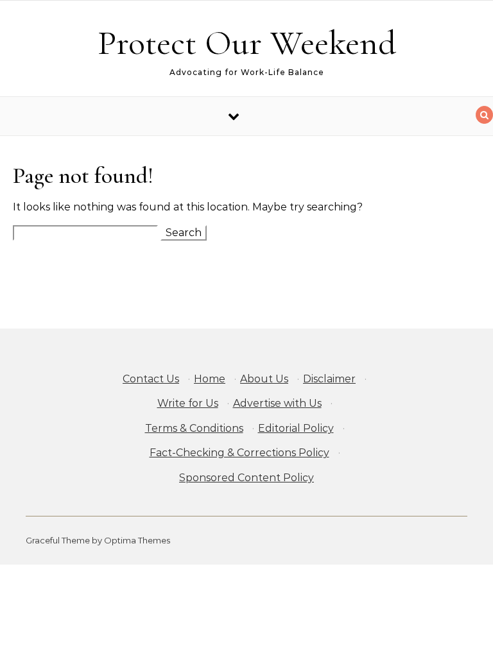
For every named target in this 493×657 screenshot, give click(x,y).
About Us (264, 379)
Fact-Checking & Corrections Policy (239, 453)
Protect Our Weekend (247, 43)
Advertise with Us (277, 403)
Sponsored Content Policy (246, 478)
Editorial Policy (296, 428)
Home (209, 379)
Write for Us (187, 403)
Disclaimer (329, 379)
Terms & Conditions (194, 428)
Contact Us (151, 379)
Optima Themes (137, 540)
